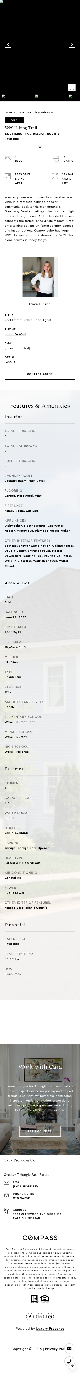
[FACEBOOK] (30, 1316)
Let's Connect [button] (40, 1131)
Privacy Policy (57, 1349)
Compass (31, 1252)
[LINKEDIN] (40, 1316)
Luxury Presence (50, 1329)
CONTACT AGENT (40, 374)
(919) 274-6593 (15, 334)
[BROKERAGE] (50, 1316)
